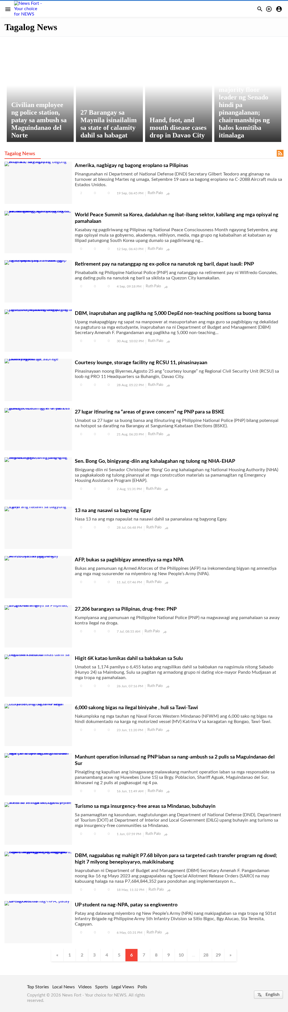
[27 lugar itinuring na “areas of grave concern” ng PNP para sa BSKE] (38, 408)
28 (205, 955)
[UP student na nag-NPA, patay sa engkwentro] (38, 901)
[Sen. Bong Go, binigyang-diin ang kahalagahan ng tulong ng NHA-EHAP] (38, 457)
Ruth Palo (155, 193)
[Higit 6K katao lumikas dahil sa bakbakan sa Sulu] (38, 654)
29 (218, 955)
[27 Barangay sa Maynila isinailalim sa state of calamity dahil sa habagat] (109, 90)
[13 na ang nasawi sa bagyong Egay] (38, 506)
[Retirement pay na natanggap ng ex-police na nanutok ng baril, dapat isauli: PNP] (38, 260)
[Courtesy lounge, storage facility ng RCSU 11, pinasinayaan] (38, 359)
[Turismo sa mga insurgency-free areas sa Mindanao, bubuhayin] (38, 802)
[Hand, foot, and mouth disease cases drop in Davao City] (178, 90)
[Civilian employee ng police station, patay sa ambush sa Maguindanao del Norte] (40, 90)
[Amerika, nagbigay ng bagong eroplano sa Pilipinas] (38, 161)
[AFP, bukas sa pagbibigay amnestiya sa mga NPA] (38, 556)
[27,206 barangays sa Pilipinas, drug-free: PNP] (38, 605)
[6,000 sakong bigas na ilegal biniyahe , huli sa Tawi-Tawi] (38, 704)
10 (181, 955)
